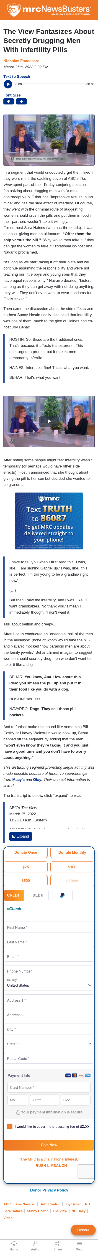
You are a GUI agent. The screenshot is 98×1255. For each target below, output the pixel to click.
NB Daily (78, 1211)
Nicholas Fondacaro (21, 61)
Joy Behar (73, 1204)
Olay (37, 779)
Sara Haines (13, 1211)
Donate (83, 1230)
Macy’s (18, 779)
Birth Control (49, 1204)
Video (8, 1218)
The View (60, 1211)
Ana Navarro (25, 1204)
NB (87, 1204)
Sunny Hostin (38, 1211)
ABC (7, 1204)
